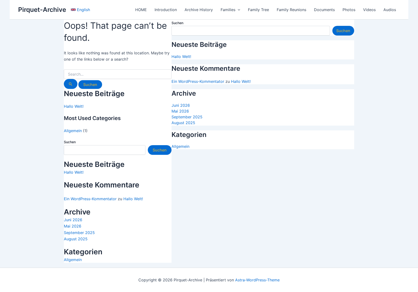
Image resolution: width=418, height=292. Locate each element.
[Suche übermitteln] (70, 84)
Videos (369, 9)
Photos (349, 9)
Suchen (70, 142)
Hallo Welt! (73, 106)
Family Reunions (291, 9)
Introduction (166, 9)
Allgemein (73, 130)
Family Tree (258, 9)
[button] (80, 9)
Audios (389, 9)
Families (228, 9)
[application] (237, 9)
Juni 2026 (73, 219)
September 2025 (79, 232)
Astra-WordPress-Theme (257, 280)
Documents (324, 9)
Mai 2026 (72, 226)
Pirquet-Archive (42, 9)
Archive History (199, 9)
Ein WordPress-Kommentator (90, 198)
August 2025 (76, 238)
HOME (141, 9)
